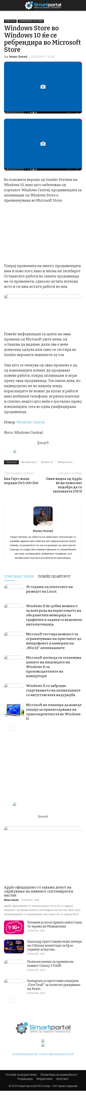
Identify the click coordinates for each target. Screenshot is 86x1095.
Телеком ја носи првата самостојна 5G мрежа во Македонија (54, 924)
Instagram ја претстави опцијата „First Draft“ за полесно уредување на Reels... (53, 985)
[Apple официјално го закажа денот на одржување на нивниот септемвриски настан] (43, 854)
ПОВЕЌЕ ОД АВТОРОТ (54, 576)
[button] (80, 5)
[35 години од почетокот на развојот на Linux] (14, 591)
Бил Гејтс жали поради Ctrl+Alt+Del (21, 481)
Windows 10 (47, 462)
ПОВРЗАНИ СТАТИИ (19, 576)
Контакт (62, 1079)
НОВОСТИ (10, 21)
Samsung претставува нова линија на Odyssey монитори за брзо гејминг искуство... (54, 945)
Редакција (25, 1079)
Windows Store (64, 462)
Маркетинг (44, 1079)
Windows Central (30, 422)
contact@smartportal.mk (56, 1054)
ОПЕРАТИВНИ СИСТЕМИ (31, 21)
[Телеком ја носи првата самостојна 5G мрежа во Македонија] (14, 927)
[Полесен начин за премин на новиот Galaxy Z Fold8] (14, 967)
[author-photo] (43, 525)
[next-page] (12, 728)
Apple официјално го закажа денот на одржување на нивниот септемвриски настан (38, 891)
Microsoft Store (29, 462)
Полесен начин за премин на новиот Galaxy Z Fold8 (50, 964)
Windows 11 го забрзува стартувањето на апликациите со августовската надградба (53, 690)
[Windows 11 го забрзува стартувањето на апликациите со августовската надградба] (14, 690)
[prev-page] (6, 728)
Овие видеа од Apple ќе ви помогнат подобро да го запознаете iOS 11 (64, 485)
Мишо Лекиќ (18, 56)
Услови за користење (21, 1074)
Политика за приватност (59, 1074)
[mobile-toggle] (6, 5)
